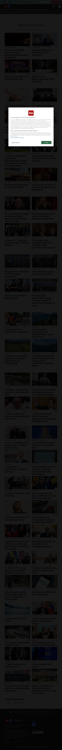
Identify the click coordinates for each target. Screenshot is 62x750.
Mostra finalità (16, 142)
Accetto (46, 142)
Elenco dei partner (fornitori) (17, 137)
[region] (31, 126)
